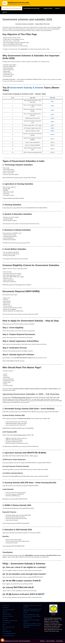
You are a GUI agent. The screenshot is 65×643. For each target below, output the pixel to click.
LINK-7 (52, 125)
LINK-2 (52, 105)
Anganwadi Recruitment (8, 609)
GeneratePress (26, 641)
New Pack (5, 629)
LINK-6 (52, 121)
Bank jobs (5, 611)
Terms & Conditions (50, 641)
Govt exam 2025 (6, 622)
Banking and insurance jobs (18, 2)
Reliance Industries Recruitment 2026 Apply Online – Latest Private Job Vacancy (32, 611)
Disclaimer (42, 641)
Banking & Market (7, 614)
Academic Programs (47, 8)
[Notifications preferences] (2, 640)
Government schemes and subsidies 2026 (12, 8)
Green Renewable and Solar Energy (31, 8)
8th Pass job (5, 607)
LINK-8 (52, 128)
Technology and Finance (8, 635)
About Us (5, 12)
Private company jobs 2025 (9, 633)
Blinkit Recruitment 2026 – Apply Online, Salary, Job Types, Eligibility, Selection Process (32, 616)
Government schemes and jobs (10, 620)
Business (5, 618)
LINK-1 (52, 101)
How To (4, 624)
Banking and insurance (8, 616)
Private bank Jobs (7, 631)
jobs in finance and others (9, 627)
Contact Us (57, 8)
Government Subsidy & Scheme (26, 87)
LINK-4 (52, 114)
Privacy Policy (59, 641)
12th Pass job (6, 605)
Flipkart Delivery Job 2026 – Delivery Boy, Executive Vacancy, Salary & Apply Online (32, 625)
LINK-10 (52, 134)
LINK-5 (52, 118)
